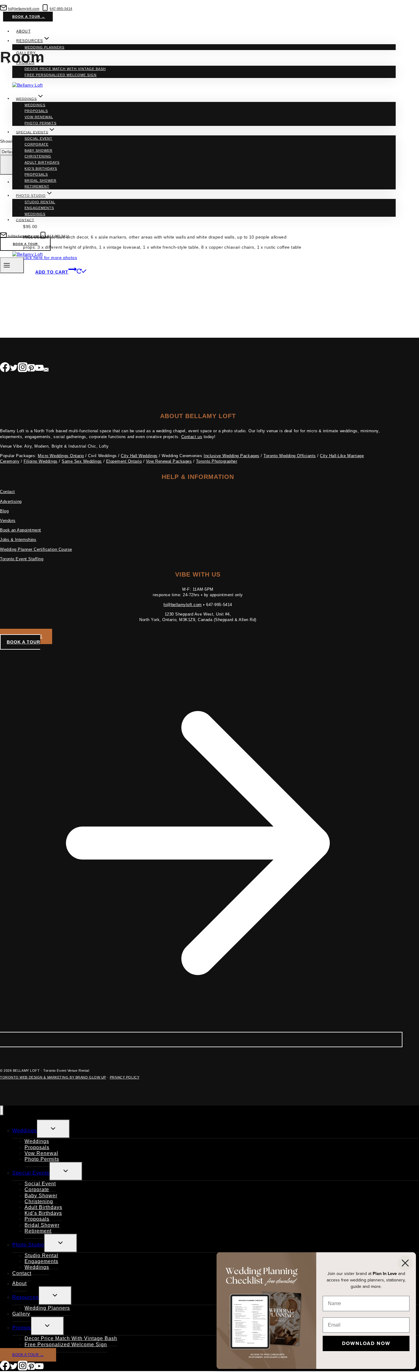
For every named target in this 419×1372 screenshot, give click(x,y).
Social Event (38, 138)
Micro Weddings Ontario (61, 455)
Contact (25, 220)
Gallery (26, 53)
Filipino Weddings (41, 461)
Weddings (35, 105)
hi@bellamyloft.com (182, 604)
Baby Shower (38, 150)
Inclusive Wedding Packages (231, 455)
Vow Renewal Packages (169, 461)
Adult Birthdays (42, 162)
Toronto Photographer (216, 461)
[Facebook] (5, 368)
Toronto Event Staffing (21, 559)
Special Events (30, 1173)
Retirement (37, 186)
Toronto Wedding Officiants (289, 455)
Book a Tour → (28, 16)
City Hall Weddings (139, 455)
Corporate (36, 144)
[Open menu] (12, 265)
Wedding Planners (44, 47)
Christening (38, 156)
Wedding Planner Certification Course (36, 549)
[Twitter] (14, 368)
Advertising (11, 501)
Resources (25, 1297)
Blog (4, 511)
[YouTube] (39, 368)
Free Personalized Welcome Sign (61, 75)
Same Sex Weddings (82, 461)
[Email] (46, 368)
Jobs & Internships (18, 539)
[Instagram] (23, 368)
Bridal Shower (40, 180)
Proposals (36, 111)
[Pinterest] (31, 368)
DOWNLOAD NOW (366, 1343)
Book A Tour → (28, 1355)
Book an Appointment (20, 530)
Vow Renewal (39, 117)
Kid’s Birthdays (41, 168)
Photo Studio (28, 1244)
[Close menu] (1, 1111)
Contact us (191, 436)
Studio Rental (40, 202)
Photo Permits (40, 123)
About (23, 31)
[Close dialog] (405, 1263)
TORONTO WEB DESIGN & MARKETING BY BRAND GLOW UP (53, 1077)
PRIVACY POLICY (125, 1077)
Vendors (8, 520)
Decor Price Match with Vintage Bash (65, 69)
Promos (21, 1327)
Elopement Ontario (124, 461)
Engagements (39, 208)
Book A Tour (25, 244)
